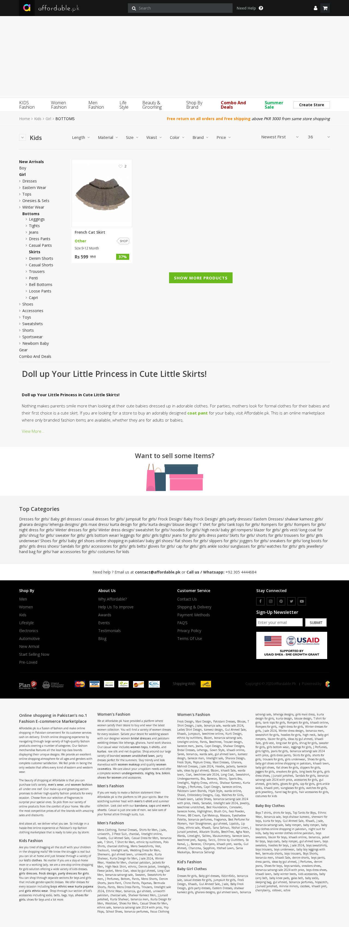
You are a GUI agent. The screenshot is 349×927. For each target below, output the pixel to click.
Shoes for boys (273, 866)
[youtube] (302, 601)
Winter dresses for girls (75, 529)
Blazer (208, 738)
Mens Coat (121, 871)
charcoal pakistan (139, 862)
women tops (139, 747)
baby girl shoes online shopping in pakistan (105, 540)
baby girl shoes (159, 540)
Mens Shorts (149, 879)
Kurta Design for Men (123, 858)
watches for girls (281, 546)
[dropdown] (315, 8)
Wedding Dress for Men (145, 850)
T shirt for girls (212, 524)
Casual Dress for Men (144, 838)
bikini (166, 773)
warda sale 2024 (233, 725)
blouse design (185, 524)
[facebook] (260, 601)
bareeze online (231, 787)
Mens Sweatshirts (142, 846)
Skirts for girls (242, 535)
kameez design (213, 729)
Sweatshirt (242, 774)
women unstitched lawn (138, 756)
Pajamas (146, 883)
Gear (23, 349)
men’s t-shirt (143, 801)
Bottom (125, 879)
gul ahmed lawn (122, 854)
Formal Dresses (127, 830)
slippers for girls (223, 540)
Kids (37, 119)
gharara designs (33, 524)
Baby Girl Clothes (192, 868)
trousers (37, 271)
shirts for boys (282, 813)
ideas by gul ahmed (143, 871)
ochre (287, 890)
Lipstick (234, 823)
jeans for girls (184, 535)
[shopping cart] (325, 8)
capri (33, 297)
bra (158, 773)
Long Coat (227, 774)
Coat (188, 774)
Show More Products (201, 277)
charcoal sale (118, 895)
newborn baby (35, 343)
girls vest (289, 529)
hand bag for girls (34, 551)
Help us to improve (116, 607)
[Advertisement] (174, 57)
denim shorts (41, 258)
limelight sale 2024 (225, 803)
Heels (195, 803)
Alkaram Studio (209, 832)
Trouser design (233, 742)
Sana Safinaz (221, 828)
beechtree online (212, 734)
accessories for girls (108, 546)
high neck (210, 529)
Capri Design (212, 746)
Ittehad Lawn (225, 848)
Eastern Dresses (268, 519)
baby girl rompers (236, 529)
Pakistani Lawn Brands (191, 791)
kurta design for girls (128, 524)
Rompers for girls (276, 524)
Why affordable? (112, 599)
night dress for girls (36, 529)
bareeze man (196, 758)
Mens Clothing (106, 830)
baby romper (293, 825)
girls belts (137, 546)
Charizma (194, 848)
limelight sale (119, 850)
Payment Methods (193, 615)
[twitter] (291, 601)
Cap (217, 795)
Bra (203, 778)
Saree (180, 754)
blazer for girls (266, 529)
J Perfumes (112, 879)
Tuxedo (101, 838)
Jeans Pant (114, 883)
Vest (157, 846)
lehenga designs (64, 524)
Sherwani (103, 854)
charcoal (134, 834)
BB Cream (194, 815)
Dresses (29, 181)
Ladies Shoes (203, 799)
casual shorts (41, 264)
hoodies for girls (185, 529)
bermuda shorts (272, 853)
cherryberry (262, 890)
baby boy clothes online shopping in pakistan (291, 827)
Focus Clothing (159, 911)
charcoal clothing (117, 846)
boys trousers (263, 849)
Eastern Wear (34, 187)
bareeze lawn (240, 836)
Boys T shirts (263, 813)
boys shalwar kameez (296, 817)
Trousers (147, 887)
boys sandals (292, 866)
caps (152, 805)
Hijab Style (215, 791)
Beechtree (215, 742)
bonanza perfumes (136, 911)
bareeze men (185, 746)
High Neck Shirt (115, 866)
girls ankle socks (213, 546)
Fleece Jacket (105, 871)
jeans (33, 232)
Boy (22, 168)
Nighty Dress (199, 783)
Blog (102, 639)
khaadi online (235, 750)
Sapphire (209, 848)
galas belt (297, 878)
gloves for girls (161, 546)
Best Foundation (216, 807)
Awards (104, 615)
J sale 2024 (146, 858)
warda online (232, 791)
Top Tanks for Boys (304, 813)
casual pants (40, 245)
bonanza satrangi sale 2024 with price (137, 907)
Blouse (241, 721)
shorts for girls (269, 535)
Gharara (236, 762)
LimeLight (193, 836)
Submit (316, 622)
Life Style (123, 105)
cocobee (304, 886)
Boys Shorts (310, 853)
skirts (34, 251)
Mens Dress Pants (128, 887)
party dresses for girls (73, 873)
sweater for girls (69, 535)
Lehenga (202, 750)
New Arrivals (31, 161)
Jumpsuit (194, 734)
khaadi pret (224, 844)
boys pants (317, 857)
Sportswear (32, 336)
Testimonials (109, 631)
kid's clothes (33, 860)
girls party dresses (235, 519)
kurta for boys (272, 821)
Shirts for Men (148, 830)
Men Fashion (96, 105)
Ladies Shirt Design (189, 729)
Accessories (32, 310)
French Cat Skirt (90, 232)
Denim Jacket (147, 866)
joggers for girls (253, 540)
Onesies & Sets (35, 200)
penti (33, 277)
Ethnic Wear (114, 891)
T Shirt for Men (124, 842)
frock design (47, 873)
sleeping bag (263, 882)
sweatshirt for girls (152, 529)
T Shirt (108, 842)
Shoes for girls (53, 540)
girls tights (161, 535)
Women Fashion (59, 105)
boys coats (273, 841)
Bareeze (212, 778)
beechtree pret (186, 840)
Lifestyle (26, 623)
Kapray (202, 840)
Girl (48, 119)
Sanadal (206, 803)
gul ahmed (144, 891)
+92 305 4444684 (240, 572)
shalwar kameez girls (303, 519)
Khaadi (181, 734)
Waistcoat (111, 903)
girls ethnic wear (36, 891)
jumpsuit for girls (140, 519)
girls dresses (28, 873)
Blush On (220, 811)
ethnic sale (104, 907)
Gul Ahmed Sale (119, 838)
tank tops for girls (242, 524)
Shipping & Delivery (194, 607)
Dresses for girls (33, 519)
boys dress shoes (316, 870)
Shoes (27, 304)
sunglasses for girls (247, 546)
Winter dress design (115, 529)
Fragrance (220, 819)
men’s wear (56, 784)
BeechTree (227, 832)
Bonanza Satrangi (203, 852)
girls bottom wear (102, 535)
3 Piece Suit (119, 834)
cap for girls (186, 546)
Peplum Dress (201, 762)
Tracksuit (103, 850)
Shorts (28, 330)
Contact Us (187, 599)
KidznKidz (228, 876)
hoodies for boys (278, 845)
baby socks (311, 878)
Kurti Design (233, 734)
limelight (163, 866)
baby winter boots (284, 874)
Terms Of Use (189, 639)
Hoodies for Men (116, 862)
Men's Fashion (110, 822)
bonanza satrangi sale (119, 875)
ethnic (132, 866)
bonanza (129, 891)
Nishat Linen (239, 828)
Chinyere (209, 844)
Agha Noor (242, 832)
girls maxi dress (94, 524)
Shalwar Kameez (230, 783)
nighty (149, 773)
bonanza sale (212, 725)
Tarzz (211, 840)
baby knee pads (279, 878)
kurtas (101, 751)
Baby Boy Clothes (270, 805)
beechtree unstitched (190, 807)
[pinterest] (281, 601)
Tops (26, 194)
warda (237, 844)
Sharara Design (235, 758)
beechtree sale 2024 (206, 774)
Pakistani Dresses (224, 721)
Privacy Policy (189, 631)
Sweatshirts (32, 323)
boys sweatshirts (316, 845)
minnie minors (288, 886)
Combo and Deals (35, 356)
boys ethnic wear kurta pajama (71, 886)
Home (24, 119)
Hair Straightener (200, 823)
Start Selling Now (34, 654)
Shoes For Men (128, 903)
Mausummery (221, 836)
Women (26, 607)
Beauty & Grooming (152, 105)
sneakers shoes (311, 866)
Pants (135, 879)
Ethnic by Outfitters (230, 840)
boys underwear (284, 849)
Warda (181, 836)
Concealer (235, 807)
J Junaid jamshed (282, 775)
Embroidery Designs (199, 795)
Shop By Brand (194, 105)
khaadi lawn (185, 799)
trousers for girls (298, 535)
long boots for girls (310, 771)
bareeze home (186, 811)
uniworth (103, 834)
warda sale (206, 754)
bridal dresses (141, 738)
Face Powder (236, 811)
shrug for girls (41, 535)
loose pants (40, 291)
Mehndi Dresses (187, 766)
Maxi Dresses (221, 762)
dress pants (39, 238)
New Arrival (29, 646)
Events (104, 623)
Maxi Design (203, 721)
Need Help (246, 8)
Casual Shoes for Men (153, 903)
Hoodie (219, 766)
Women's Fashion (193, 714)
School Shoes (114, 911)
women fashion (81, 784)
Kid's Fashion (189, 861)
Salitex (206, 836)
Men (23, 599)
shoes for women (109, 777)
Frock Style (184, 762)
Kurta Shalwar (119, 899)
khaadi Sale (228, 770)
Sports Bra (235, 778)
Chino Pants (131, 883)
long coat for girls (286, 743)
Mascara (225, 815)
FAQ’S (182, 623)
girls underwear (295, 759)
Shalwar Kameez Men (142, 895)
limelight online (151, 834)
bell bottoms (40, 284)
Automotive (29, 639)
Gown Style (217, 750)
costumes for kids (113, 551)
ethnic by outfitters (149, 842)
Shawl (181, 795)
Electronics (28, 631)
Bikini (223, 778)
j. (188, 844)
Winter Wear (33, 207)
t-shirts (154, 747)
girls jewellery (310, 546)
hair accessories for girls (73, 551)
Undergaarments (187, 778)
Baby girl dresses (65, 519)
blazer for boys (277, 837)
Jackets (230, 766)
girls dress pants (212, 535)
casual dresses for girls (103, 519)
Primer (181, 815)
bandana (141, 805)
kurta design (159, 524)
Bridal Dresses (186, 750)
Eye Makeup (210, 815)
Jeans (199, 746)
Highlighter (204, 811)
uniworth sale (143, 854)
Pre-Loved (28, 662)
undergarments (132, 773)
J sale (163, 830)
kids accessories (307, 874)
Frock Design (169, 519)
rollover (276, 890)
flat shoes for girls (191, 540)
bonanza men (139, 899)
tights (34, 225)
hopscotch (321, 882)
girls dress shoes (43, 546)
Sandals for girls (75, 546)
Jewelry (244, 803)
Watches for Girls (232, 795)
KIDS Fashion (27, 105)
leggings (37, 219)
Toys (26, 317)
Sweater (140, 875)
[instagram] (271, 601)
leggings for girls (134, 535)
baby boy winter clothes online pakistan (288, 833)
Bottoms (31, 213)
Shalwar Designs (233, 746)
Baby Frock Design (200, 519)
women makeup (129, 764)
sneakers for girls (285, 540)
